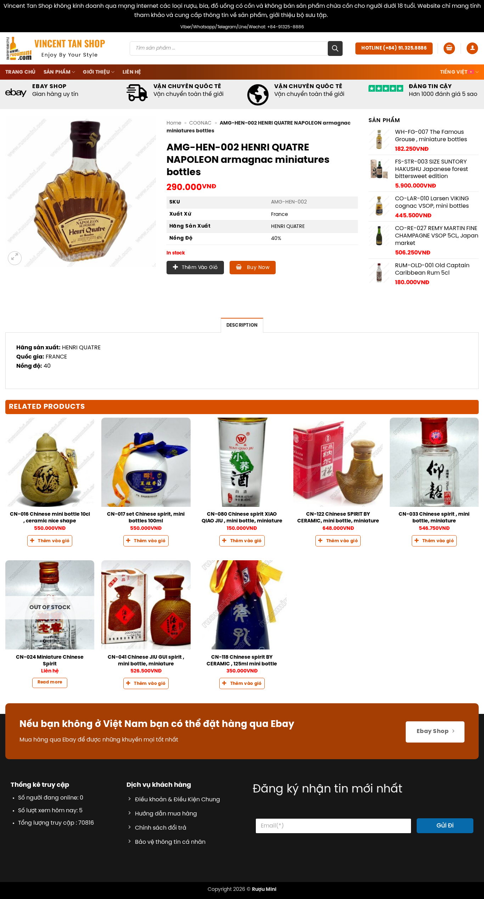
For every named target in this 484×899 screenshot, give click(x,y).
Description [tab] (242, 325)
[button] (449, 48)
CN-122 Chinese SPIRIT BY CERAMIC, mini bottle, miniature (338, 517)
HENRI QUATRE (288, 226)
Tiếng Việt (454, 72)
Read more (50, 682)
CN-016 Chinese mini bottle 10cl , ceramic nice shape (50, 517)
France (279, 214)
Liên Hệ (132, 72)
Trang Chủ (20, 72)
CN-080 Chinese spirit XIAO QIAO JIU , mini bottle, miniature (242, 517)
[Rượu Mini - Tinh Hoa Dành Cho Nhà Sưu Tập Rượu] (55, 48)
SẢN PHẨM (57, 72)
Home (174, 123)
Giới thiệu (96, 72)
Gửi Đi (445, 826)
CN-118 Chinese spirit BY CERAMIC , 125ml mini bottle (242, 660)
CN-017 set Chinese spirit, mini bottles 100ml (146, 517)
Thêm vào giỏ (200, 267)
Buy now (257, 267)
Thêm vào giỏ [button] (53, 541)
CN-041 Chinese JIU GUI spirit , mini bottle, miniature (146, 660)
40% (276, 238)
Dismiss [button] (339, 15)
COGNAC (200, 123)
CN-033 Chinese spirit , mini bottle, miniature (434, 517)
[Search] (335, 48)
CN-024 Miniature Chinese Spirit (50, 660)
